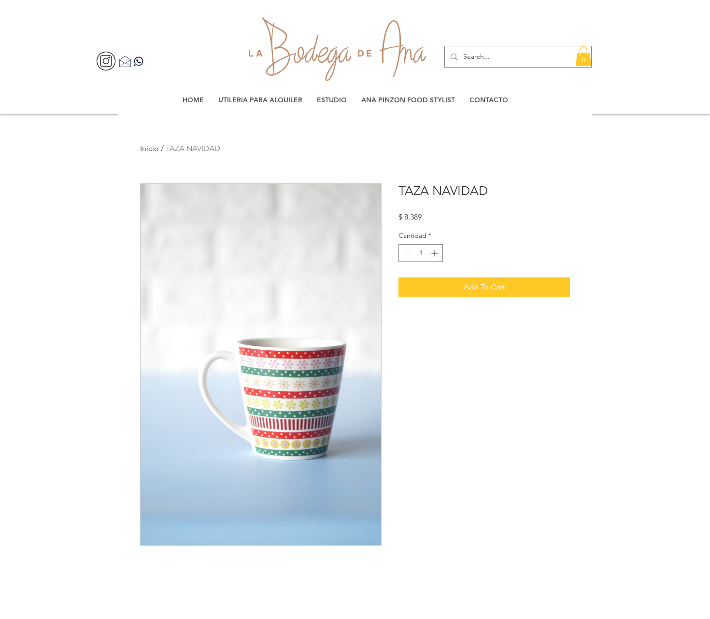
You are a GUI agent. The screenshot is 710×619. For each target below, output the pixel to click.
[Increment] (435, 253)
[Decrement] (406, 253)
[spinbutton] (420, 253)
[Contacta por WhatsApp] (138, 61)
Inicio (149, 148)
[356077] (106, 61)
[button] (583, 56)
